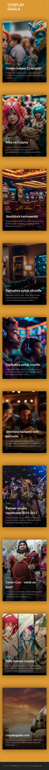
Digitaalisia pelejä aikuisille (24, 290)
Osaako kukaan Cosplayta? (24, 68)
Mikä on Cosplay (17, 142)
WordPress (15, 766)
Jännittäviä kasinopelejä (22, 216)
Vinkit (8, 64)
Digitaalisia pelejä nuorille (23, 364)
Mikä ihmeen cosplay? (21, 661)
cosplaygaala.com (17, 735)
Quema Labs (37, 766)
